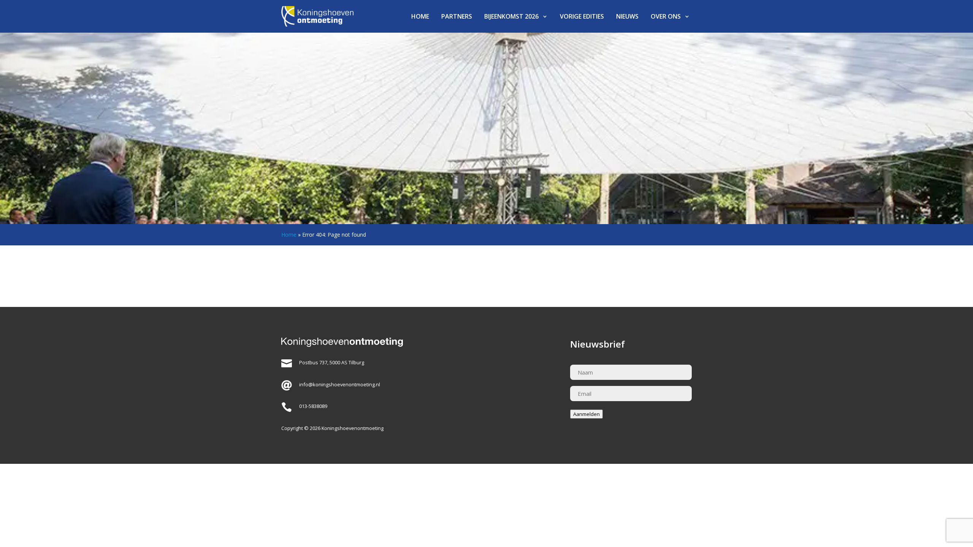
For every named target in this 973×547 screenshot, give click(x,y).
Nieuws (627, 16)
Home (420, 16)
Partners (456, 16)
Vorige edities (582, 16)
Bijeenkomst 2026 (511, 16)
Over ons (666, 16)
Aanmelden (586, 414)
